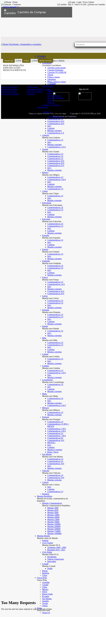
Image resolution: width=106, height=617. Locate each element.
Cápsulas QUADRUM (56, 72)
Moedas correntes (54, 131)
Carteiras (51, 128)
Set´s (49, 168)
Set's (49, 126)
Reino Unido (47, 594)
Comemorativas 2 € (55, 117)
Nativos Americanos (55, 559)
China (44, 575)
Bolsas (50, 100)
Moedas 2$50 (52, 510)
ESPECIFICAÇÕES (11, 68)
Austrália (46, 582)
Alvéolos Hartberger (55, 98)
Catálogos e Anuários (51, 105)
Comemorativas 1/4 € (56, 284)
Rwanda (45, 596)
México (45, 589)
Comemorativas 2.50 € (56, 405)
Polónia (45, 540)
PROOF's (51, 443)
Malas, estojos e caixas (56, 82)
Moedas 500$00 (53, 529)
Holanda (26, 60)
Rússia (45, 571)
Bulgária (45, 494)
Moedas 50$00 (53, 522)
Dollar (49, 568)
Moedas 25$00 (53, 519)
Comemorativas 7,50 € (56, 436)
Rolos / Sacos (52, 452)
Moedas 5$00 (52, 512)
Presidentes (51, 557)
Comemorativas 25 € (55, 165)
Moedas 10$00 (53, 515)
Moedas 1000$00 (54, 533)
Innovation (51, 561)
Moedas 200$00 (53, 526)
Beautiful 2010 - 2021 (56, 550)
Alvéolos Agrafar (54, 96)
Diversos (51, 84)
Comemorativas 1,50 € (56, 373)
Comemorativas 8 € (55, 438)
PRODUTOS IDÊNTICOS (14, 70)
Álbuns (50, 75)
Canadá (45, 585)
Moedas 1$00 (52, 508)
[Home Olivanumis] (21, 44)
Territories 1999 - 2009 (56, 547)
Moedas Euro (9, 60)
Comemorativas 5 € (55, 119)
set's (49, 387)
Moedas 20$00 (53, 517)
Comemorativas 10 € (55, 121)
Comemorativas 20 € (55, 124)
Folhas (50, 93)
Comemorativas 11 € (55, 133)
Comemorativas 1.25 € (56, 147)
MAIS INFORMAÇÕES (13, 65)
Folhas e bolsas (53, 77)
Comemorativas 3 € (55, 156)
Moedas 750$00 (53, 531)
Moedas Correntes (54, 450)
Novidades (41, 56)
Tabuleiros (51, 79)
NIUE (44, 592)
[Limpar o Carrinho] (62, 12)
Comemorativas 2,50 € (56, 179)
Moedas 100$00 (53, 524)
